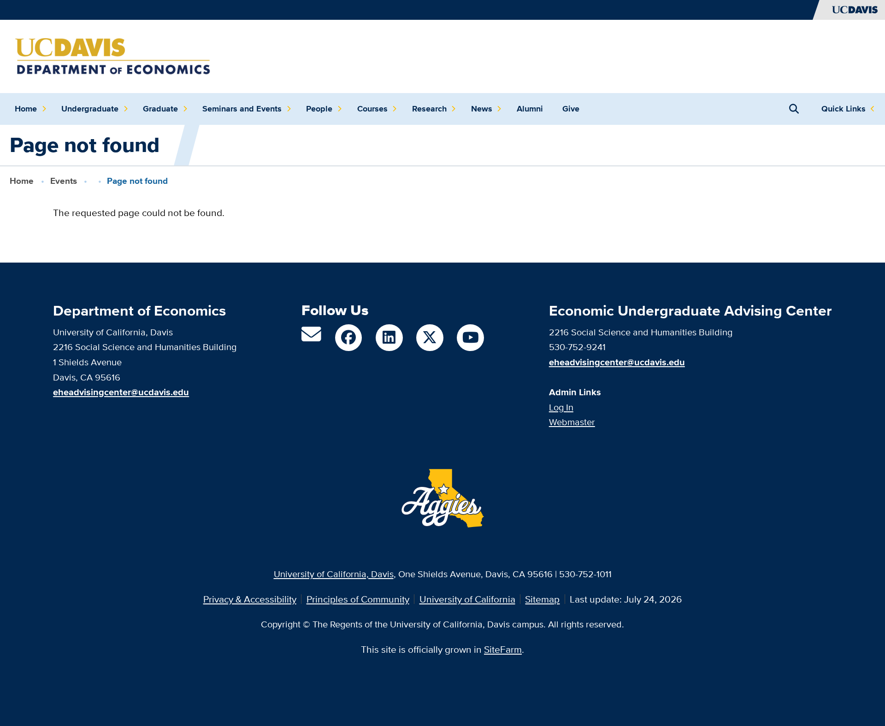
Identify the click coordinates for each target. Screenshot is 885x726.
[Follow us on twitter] (429, 337)
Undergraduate (89, 109)
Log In (561, 407)
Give (570, 109)
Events (63, 181)
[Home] (113, 55)
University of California (467, 599)
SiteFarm (503, 649)
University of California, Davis (334, 573)
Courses (372, 109)
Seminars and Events (242, 109)
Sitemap (542, 599)
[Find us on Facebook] (348, 337)
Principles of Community (358, 599)
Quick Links (843, 109)
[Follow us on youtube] (470, 337)
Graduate (160, 109)
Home (26, 109)
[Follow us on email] (311, 338)
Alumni (530, 109)
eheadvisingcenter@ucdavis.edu (617, 362)
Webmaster (572, 421)
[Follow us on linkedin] (389, 337)
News (481, 109)
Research (429, 109)
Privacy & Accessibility (249, 599)
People (319, 109)
